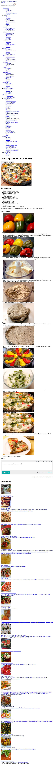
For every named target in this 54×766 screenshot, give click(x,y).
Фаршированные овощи (12, 122)
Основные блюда (10, 103)
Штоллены (8, 77)
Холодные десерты (10, 44)
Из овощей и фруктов (11, 13)
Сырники (8, 130)
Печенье (8, 47)
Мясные (8, 19)
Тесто (7, 78)
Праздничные (9, 29)
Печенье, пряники (10, 102)
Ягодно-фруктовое (10, 97)
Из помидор (9, 91)
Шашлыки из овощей (11, 60)
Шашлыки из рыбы (10, 59)
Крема (7, 69)
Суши (7, 155)
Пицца (7, 81)
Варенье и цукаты (10, 114)
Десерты (5, 40)
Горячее (5, 48)
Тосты (7, 24)
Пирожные (8, 126)
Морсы (8, 86)
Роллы (7, 153)
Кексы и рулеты (10, 76)
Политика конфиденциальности (20, 762)
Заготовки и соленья (8, 88)
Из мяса (8, 52)
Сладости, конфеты (10, 132)
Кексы (7, 125)
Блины (7, 43)
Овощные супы (10, 33)
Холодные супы (10, 35)
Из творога (8, 11)
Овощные (8, 18)
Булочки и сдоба (10, 131)
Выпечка (5, 72)
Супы (4, 32)
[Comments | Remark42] (27, 469)
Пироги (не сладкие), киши (12, 118)
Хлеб (7, 123)
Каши (7, 9)
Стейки (8, 58)
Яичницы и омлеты (11, 101)
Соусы (4, 67)
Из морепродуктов (10, 20)
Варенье (5, 94)
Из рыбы (8, 38)
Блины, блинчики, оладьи (12, 111)
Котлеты (8, 109)
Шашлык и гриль (7, 55)
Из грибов (8, 39)
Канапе (8, 16)
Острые (8, 70)
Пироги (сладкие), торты (12, 113)
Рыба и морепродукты (11, 119)
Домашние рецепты (8, 98)
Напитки (5, 82)
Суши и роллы (6, 152)
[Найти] (15, 4)
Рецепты (3, 2)
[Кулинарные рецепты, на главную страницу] (9, 1)
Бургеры (8, 25)
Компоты (8, 83)
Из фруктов (9, 45)
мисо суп (12, 5)
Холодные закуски (10, 21)
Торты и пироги (10, 74)
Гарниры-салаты (10, 64)
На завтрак (6, 8)
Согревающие (9, 84)
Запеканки (8, 106)
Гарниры (5, 62)
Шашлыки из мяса (10, 57)
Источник (3, 458)
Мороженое (9, 104)
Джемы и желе (9, 96)
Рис (7, 135)
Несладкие (8, 68)
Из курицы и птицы (11, 50)
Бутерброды (9, 10)
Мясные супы (9, 34)
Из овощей (8, 49)
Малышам (5, 136)
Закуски (5, 15)
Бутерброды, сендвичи (11, 145)
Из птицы (8, 37)
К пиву (8, 23)
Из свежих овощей (10, 30)
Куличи (8, 79)
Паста (7, 128)
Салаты (5, 27)
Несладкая (8, 73)
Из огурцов (9, 89)
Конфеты (8, 42)
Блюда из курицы (10, 54)
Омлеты (8, 14)
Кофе (7, 87)
